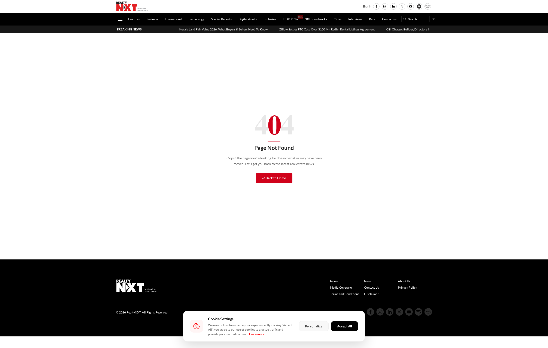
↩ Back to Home (274, 178)
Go (433, 19)
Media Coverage (341, 287)
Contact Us (371, 287)
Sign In (367, 6)
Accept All (344, 326)
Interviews (355, 19)
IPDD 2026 (290, 19)
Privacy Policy (407, 287)
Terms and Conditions (344, 294)
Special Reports (221, 19)
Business (152, 19)
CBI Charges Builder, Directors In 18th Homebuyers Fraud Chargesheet (422, 29)
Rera (372, 19)
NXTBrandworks (316, 19)
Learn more (256, 334)
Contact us (389, 19)
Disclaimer (371, 294)
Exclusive (270, 19)
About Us (404, 281)
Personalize (313, 326)
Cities (337, 19)
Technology (196, 19)
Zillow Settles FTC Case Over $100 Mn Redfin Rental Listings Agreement (315, 29)
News (368, 281)
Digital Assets (247, 19)
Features (134, 19)
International (173, 19)
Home (334, 281)
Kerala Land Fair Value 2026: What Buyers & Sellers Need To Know (212, 29)
